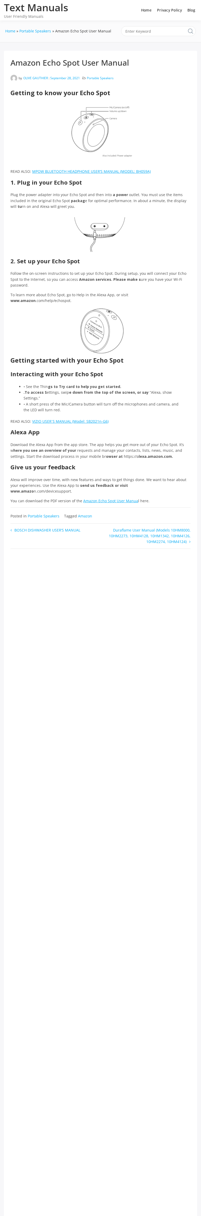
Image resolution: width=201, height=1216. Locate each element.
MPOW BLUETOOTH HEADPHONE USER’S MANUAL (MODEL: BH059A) (91, 171)
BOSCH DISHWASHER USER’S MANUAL (47, 530)
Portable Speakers (100, 78)
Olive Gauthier (35, 78)
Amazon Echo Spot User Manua (110, 500)
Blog (191, 10)
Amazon (85, 515)
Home (146, 10)
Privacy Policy (169, 10)
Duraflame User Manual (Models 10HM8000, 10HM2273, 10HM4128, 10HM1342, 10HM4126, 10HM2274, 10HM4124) (150, 536)
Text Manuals (36, 7)
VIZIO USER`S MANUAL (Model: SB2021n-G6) (70, 421)
